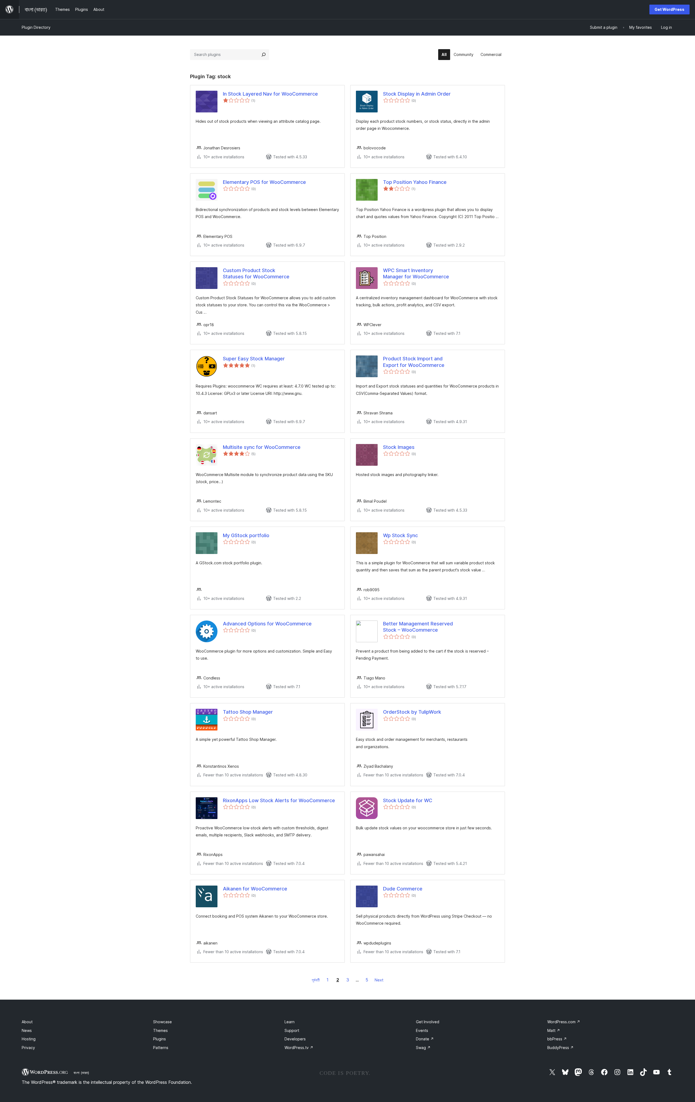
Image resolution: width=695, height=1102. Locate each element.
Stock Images (399, 447)
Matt (553, 1030)
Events (422, 1030)
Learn (290, 1021)
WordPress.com (563, 1021)
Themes (160, 1030)
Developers (295, 1039)
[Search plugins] (263, 54)
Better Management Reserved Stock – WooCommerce (418, 627)
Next (379, 980)
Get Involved (427, 1021)
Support (292, 1030)
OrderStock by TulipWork (412, 712)
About (27, 1021)
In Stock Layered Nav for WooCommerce (270, 94)
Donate (425, 1039)
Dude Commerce (402, 889)
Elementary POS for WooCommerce (264, 182)
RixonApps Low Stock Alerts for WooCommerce (279, 800)
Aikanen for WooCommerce (255, 889)
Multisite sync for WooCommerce (262, 447)
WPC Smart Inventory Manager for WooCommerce (416, 273)
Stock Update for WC (407, 800)
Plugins (159, 1039)
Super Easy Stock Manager (254, 358)
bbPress (557, 1039)
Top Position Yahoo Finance (415, 182)
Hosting (29, 1039)
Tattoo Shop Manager (248, 712)
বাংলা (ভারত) (81, 1072)
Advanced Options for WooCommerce (267, 623)
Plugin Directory (36, 27)
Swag (423, 1047)
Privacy (28, 1047)
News (27, 1030)
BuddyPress (560, 1047)
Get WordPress (669, 9)
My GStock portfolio (246, 535)
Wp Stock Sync (400, 535)
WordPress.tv (299, 1047)
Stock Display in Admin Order (417, 94)
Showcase (162, 1021)
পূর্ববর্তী (316, 980)
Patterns (160, 1047)
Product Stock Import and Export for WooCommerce (413, 362)
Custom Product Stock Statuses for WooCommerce (256, 273)
